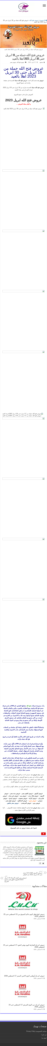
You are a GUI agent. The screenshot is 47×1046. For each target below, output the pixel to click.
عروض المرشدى (26, 803)
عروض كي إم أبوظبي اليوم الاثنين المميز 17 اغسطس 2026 (24, 976)
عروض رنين (36, 803)
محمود (41, 62)
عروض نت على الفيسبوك (18, 828)
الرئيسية (42, 20)
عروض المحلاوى (22, 801)
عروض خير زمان (13, 796)
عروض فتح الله (34, 20)
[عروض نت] (23, 7)
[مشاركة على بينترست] (43, 833)
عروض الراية (33, 798)
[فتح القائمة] (44, 6)
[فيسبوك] (40, 863)
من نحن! (44, 1034)
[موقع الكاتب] (43, 863)
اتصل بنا (44, 1038)
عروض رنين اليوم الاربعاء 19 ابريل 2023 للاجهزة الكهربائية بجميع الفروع (16, 879)
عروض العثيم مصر (27, 793)
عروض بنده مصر (15, 793)
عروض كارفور (38, 793)
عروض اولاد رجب (33, 796)
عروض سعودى (22, 798)
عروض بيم (23, 796)
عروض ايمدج (13, 798)
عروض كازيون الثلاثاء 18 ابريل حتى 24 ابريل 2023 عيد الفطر (32, 873)
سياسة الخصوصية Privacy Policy (36, 1031)
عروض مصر (13, 62)
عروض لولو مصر (11, 801)
